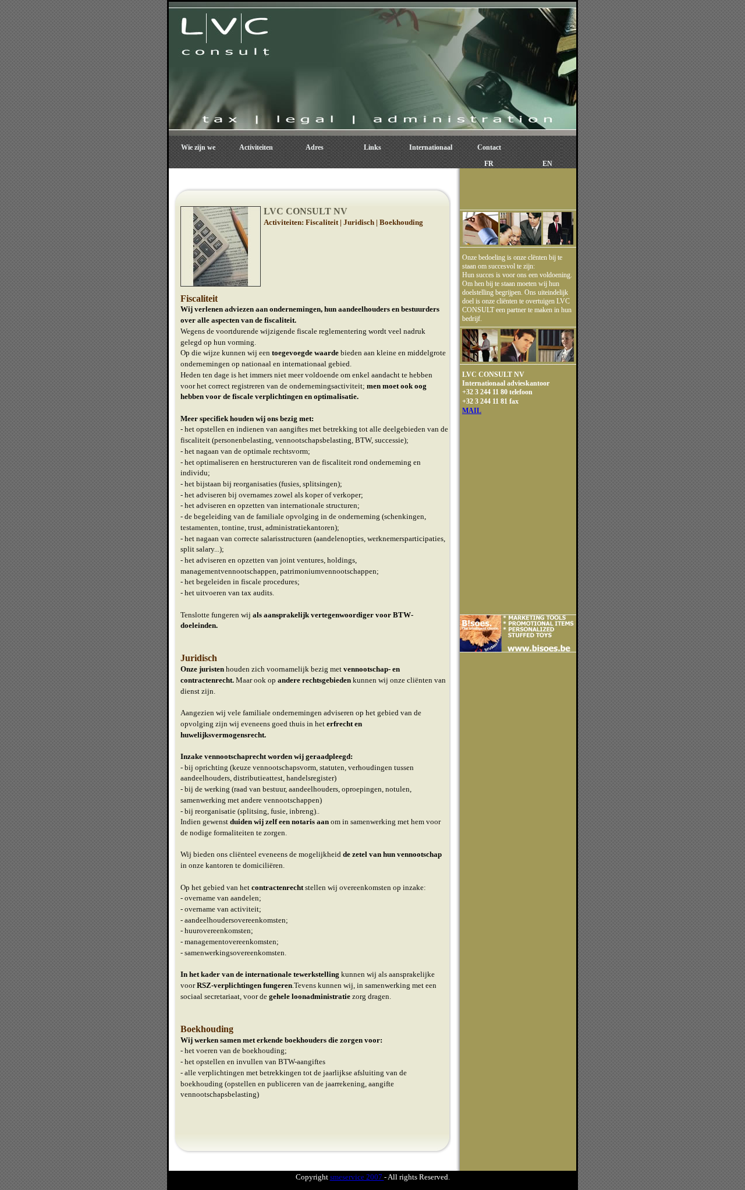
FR (489, 164)
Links (372, 147)
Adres (315, 147)
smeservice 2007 (357, 1177)
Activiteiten (256, 147)
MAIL (471, 411)
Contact (489, 147)
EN (547, 164)
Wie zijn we (198, 147)
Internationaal (430, 147)
